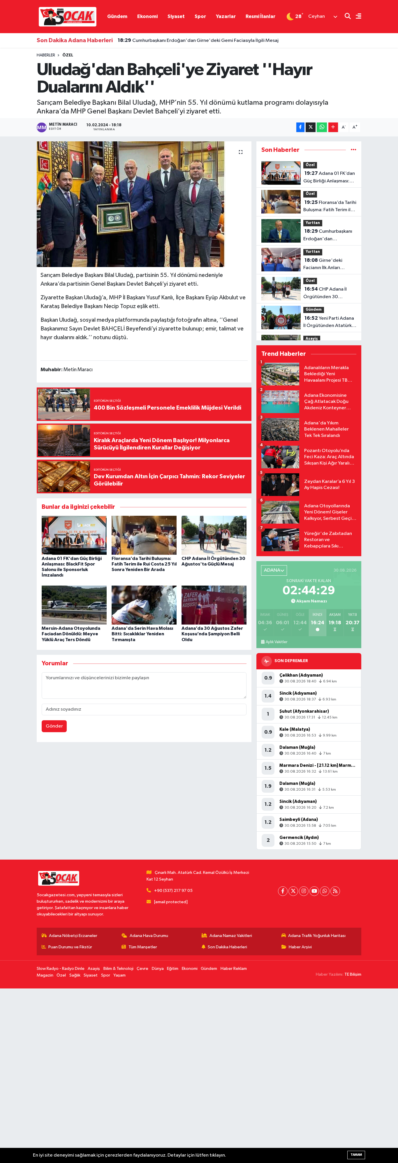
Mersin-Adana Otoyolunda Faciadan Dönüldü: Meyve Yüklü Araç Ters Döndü (71, 634)
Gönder (54, 726)
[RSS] (335, 891)
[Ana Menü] (356, 16)
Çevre (142, 968)
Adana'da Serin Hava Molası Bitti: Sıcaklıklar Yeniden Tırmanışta (142, 634)
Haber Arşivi (300, 947)
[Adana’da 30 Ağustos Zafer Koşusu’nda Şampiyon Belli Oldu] (214, 604)
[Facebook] (283, 891)
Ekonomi (147, 16)
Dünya (158, 968)
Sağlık (74, 975)
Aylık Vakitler (276, 642)
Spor (200, 16)
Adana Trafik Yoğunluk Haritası (317, 935)
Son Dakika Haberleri (227, 947)
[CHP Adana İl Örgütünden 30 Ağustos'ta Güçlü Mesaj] (214, 535)
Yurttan (313, 223)
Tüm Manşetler (142, 947)
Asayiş (312, 339)
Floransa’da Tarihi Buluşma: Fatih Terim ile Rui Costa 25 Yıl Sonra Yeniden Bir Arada (144, 564)
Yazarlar (226, 16)
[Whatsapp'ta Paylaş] (322, 127)
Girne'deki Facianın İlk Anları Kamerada (322, 265)
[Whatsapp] (325, 891)
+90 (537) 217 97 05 (173, 890)
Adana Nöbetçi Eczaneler (73, 935)
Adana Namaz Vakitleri (230, 935)
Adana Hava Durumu (149, 935)
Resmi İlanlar (260, 16)
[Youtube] (314, 891)
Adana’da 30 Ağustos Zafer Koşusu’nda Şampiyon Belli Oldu (212, 634)
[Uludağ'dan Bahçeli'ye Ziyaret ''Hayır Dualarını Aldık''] (144, 204)
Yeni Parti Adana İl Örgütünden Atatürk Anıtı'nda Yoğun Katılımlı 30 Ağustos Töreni (328, 323)
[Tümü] (353, 149)
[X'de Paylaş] (311, 127)
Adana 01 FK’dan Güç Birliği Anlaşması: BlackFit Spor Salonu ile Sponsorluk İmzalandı (329, 178)
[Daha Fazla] (333, 127)
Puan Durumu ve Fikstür (70, 947)
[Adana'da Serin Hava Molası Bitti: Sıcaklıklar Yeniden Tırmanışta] (144, 604)
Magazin (45, 975)
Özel (67, 55)
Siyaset (176, 16)
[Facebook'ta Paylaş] (300, 127)
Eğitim (172, 968)
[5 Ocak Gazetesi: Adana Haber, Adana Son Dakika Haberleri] (67, 16)
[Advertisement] (175, 1075)
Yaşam (119, 975)
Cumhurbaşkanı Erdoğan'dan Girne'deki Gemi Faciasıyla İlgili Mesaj (198, 40)
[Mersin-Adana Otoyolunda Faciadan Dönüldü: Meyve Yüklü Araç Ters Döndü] (74, 604)
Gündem (117, 16)
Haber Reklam (234, 968)
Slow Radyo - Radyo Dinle (60, 968)
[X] (293, 891)
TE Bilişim (352, 974)
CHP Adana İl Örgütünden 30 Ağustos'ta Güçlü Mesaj (329, 293)
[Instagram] (304, 891)
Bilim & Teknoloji (118, 968)
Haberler (46, 55)
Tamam (356, 1154)
